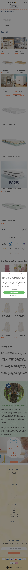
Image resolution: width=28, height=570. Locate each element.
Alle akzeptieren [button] (14, 292)
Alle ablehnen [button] (14, 289)
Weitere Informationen (6, 286)
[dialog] (14, 285)
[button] (14, 295)
